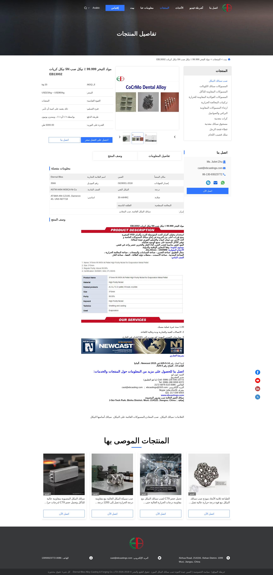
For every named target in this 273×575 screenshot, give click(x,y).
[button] (225, 481)
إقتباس (115, 7)
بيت (132, 7)
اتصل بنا (213, 7)
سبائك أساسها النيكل (101, 417)
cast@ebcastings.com (210, 168)
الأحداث (179, 7)
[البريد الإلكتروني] (215, 182)
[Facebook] (258, 372)
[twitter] (258, 397)
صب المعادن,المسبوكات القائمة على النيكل (136, 417)
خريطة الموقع (218, 572)
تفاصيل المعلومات (159, 156)
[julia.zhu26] (208, 182)
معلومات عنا (147, 7)
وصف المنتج (115, 156)
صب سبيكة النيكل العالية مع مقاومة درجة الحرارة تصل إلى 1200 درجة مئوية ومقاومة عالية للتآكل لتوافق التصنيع (114, 500)
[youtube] (258, 380)
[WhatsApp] (222, 182)
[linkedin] (258, 389)
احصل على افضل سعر (96, 140)
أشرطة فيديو (196, 7)
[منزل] (227, 8)
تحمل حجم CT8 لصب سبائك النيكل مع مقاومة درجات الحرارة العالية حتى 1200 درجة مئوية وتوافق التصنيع (161, 500)
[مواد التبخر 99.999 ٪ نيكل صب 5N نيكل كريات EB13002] (147, 98)
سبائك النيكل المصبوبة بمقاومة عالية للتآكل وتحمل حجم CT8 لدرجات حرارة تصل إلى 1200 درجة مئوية (64, 500)
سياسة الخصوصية (201, 572)
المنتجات (164, 7)
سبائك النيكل (167, 417)
